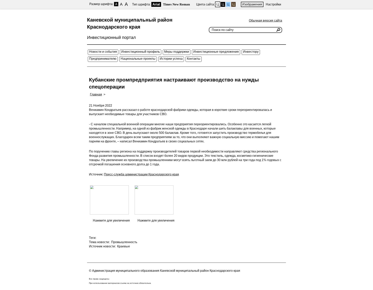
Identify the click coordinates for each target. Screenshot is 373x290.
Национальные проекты (138, 58)
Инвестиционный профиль (140, 51)
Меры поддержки (176, 51)
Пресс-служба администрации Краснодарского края (141, 174)
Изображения (252, 4)
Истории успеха (171, 58)
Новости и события (103, 51)
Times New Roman (176, 4)
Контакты (193, 58)
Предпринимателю (102, 58)
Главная (96, 94)
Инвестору (251, 51)
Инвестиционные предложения (216, 51)
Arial (156, 4)
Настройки (273, 4)
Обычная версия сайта (265, 20)
